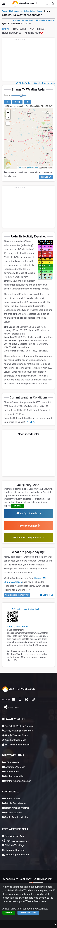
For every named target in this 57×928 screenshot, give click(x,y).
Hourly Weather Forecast (17, 735)
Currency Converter (15, 850)
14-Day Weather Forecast (17, 744)
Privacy (26, 879)
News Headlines (11, 33)
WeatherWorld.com (22, 689)
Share (17, 20)
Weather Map (37, 29)
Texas (39, 11)
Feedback (28, 20)
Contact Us (47, 595)
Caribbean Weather (14, 776)
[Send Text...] (20, 699)
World (4, 11)
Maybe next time (28, 913)
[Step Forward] (27, 102)
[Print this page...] (26, 699)
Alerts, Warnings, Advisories (18, 730)
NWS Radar (19, 29)
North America (15, 11)
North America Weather (17, 808)
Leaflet (20, 167)
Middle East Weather (15, 803)
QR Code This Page (14, 845)
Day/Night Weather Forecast (19, 726)
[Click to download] (12, 616)
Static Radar (25, 83)
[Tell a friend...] (13, 699)
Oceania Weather (13, 812)
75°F (17, 840)
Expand (44, 177)
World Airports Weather (17, 854)
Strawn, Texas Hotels (18, 626)
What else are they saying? (17, 595)
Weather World (27, 3)
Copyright (11, 879)
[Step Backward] (7, 102)
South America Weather (17, 817)
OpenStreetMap (32, 167)
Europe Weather (13, 798)
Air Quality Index (29, 513)
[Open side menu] (3, 3)
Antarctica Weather (15, 767)
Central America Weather (18, 781)
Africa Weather (12, 762)
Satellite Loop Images (44, 83)
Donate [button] (17, 506)
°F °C (31, 422)
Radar (6, 29)
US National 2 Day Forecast (28, 537)
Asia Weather (12, 771)
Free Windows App (14, 836)
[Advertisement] (28, 59)
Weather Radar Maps (15, 740)
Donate (8, 913)
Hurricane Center (28, 525)
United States (29, 11)
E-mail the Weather (46, 20)
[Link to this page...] (33, 699)
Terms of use (44, 879)
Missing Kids (32, 33)
